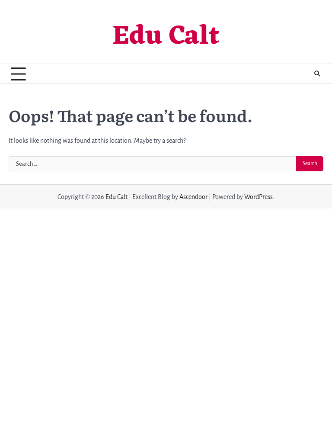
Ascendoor (193, 196)
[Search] (316, 73)
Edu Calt (166, 37)
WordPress (258, 196)
